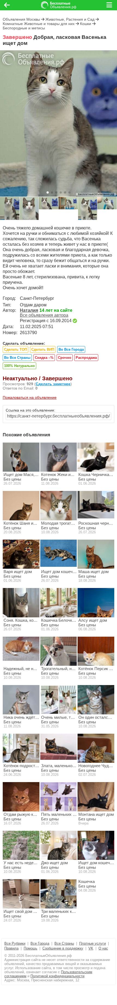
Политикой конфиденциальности (57, 976)
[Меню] (109, 5)
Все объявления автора (44, 315)
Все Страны (64, 943)
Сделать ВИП (42, 349)
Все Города (39, 943)
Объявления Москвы (21, 19)
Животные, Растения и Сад (69, 19)
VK (90, 948)
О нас (103, 948)
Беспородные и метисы (24, 28)
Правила (11, 948)
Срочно (64, 358)
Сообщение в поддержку (62, 948)
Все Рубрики (14, 943)
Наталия (29, 310)
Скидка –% (44, 358)
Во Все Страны (17, 358)
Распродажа (86, 358)
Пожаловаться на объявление (30, 397)
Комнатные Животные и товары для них (39, 23)
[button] (48, 192)
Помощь (30, 948)
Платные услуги (92, 943)
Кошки (85, 23)
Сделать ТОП (15, 349)
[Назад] (7, 5)
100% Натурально (19, 366)
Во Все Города (71, 349)
